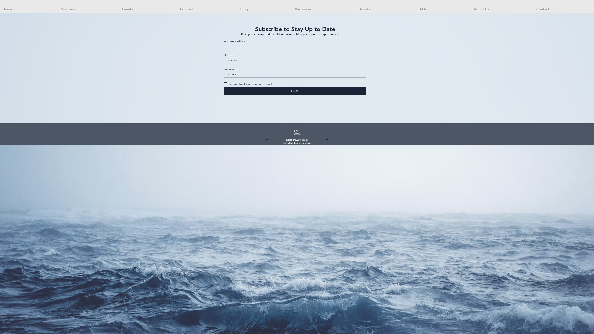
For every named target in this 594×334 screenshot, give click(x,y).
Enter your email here (234, 41)
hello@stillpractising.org (297, 143)
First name (229, 55)
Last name (229, 69)
